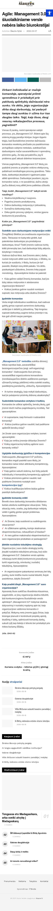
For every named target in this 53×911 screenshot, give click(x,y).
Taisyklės (33, 881)
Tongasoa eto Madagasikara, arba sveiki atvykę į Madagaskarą (20, 817)
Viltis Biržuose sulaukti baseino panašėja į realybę (24, 757)
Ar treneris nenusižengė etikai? (24, 861)
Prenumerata (9, 881)
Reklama (22, 881)
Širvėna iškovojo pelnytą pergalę (29, 688)
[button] (49, 13)
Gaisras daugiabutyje (24, 698)
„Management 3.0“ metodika (16, 361)
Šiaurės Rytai (16, 31)
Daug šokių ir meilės (19, 851)
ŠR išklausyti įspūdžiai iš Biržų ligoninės (28, 833)
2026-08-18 (21, 691)
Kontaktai (44, 881)
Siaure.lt (39, 898)
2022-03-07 (32, 31)
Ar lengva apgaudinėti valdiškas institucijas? (22, 748)
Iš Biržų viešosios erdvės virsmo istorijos (32, 721)
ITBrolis (32, 889)
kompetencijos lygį (11, 485)
